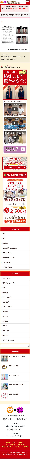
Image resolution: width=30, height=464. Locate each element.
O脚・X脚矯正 (7, 262)
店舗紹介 (5, 321)
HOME (8, 442)
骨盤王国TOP (6, 278)
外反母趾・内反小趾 (8, 257)
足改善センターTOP (8, 283)
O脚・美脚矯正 (5, 56)
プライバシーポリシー (9, 340)
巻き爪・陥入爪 (7, 253)
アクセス (5, 316)
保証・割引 (6, 330)
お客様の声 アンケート (18, 56)
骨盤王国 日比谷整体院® (15, 417)
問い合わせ (6, 335)
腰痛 (4, 234)
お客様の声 (6, 302)
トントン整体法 (7, 297)
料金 (4, 288)
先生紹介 (5, 292)
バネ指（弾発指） (8, 267)
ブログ (5, 326)
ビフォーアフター (8, 307)
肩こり (5, 238)
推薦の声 (5, 311)
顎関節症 (5, 243)
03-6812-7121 (15, 429)
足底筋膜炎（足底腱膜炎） (10, 248)
